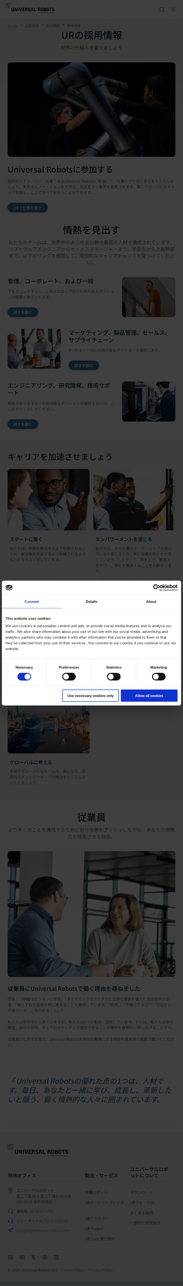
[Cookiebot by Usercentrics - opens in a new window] (157, 587)
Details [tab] (91, 601)
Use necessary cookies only (90, 696)
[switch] (69, 676)
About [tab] (151, 601)
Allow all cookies (149, 696)
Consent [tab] (32, 601)
